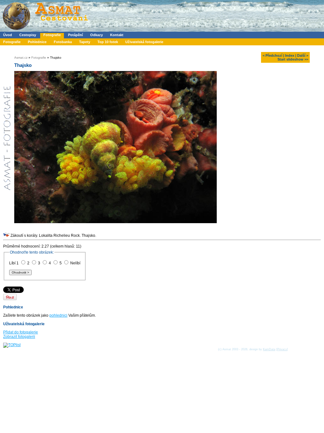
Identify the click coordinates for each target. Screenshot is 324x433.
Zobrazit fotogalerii (19, 336)
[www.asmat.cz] (45, 30)
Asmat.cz (21, 57)
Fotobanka (63, 42)
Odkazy (96, 35)
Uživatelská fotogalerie (144, 42)
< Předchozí (272, 55)
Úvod (7, 35)
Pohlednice (37, 42)
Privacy (282, 349)
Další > (302, 55)
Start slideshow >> (292, 59)
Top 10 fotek (107, 42)
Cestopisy (27, 35)
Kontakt (116, 35)
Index (289, 55)
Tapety (84, 42)
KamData (269, 349)
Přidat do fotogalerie (20, 332)
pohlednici (58, 315)
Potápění (75, 35)
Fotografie (52, 35)
